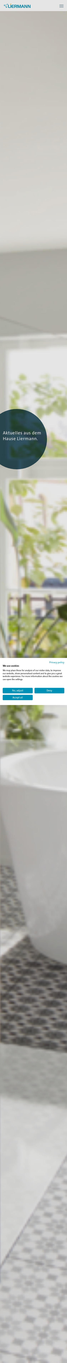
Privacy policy (56, 662)
